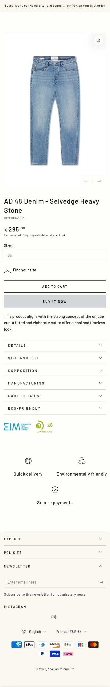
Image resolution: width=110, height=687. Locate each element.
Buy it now (55, 301)
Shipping (29, 235)
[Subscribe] (103, 582)
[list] (55, 483)
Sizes (8, 245)
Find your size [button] (24, 270)
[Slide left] (86, 181)
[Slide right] (99, 181)
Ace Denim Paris (59, 669)
